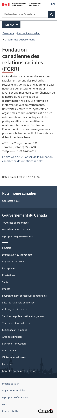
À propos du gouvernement (17, 236)
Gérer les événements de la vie (19, 371)
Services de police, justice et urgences (23, 316)
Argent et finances (12, 336)
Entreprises (8, 268)
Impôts (6, 289)
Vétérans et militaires (14, 357)
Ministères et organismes (16, 229)
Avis (4, 404)
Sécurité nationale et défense (18, 302)
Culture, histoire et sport (15, 309)
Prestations (8, 275)
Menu (12, 24)
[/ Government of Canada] (21, 4)
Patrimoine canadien (28, 33)
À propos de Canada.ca (15, 397)
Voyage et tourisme (13, 261)
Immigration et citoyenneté (17, 254)
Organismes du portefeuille (20, 39)
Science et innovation (14, 343)
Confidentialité (10, 411)
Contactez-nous (11, 200)
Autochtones (9, 350)
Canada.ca (8, 33)
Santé (5, 282)
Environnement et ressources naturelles (24, 295)
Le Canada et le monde (14, 330)
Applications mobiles (13, 390)
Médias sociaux (10, 383)
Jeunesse (7, 364)
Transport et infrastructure (17, 323)
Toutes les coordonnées (15, 222)
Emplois (6, 247)
